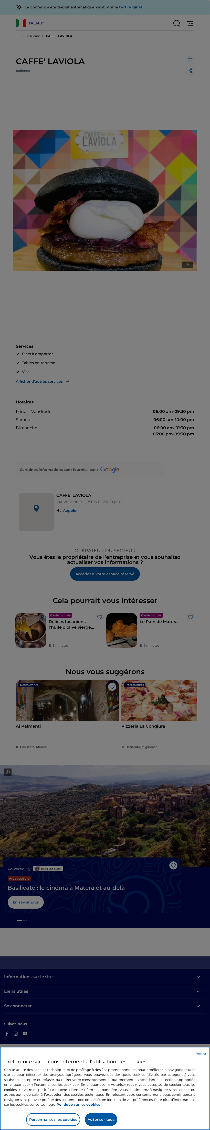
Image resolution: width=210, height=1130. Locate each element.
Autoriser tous (101, 1119)
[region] (105, 1088)
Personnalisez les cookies (53, 1119)
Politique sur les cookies (78, 1104)
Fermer (200, 1053)
